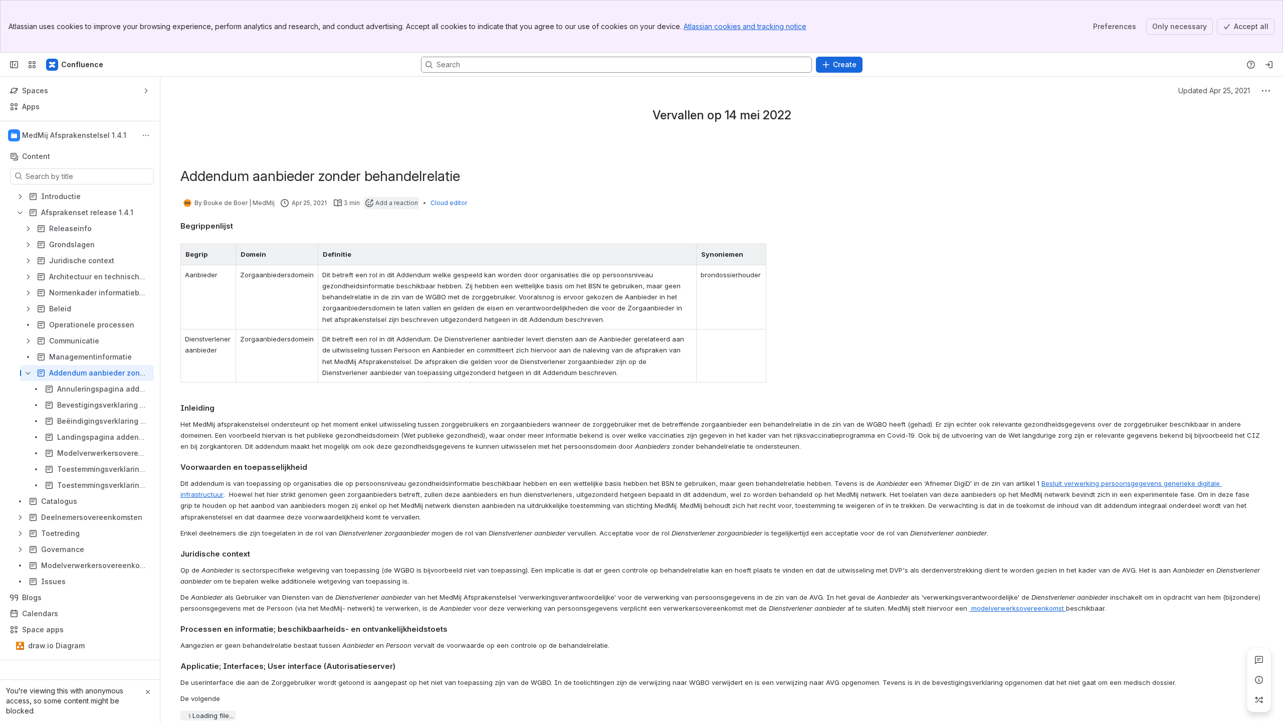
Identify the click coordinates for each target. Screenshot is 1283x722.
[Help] (1251, 65)
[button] (226, 254)
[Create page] (1259, 700)
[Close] (148, 692)
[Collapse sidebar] (14, 65)
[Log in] (1269, 65)
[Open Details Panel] (1259, 680)
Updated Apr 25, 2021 (1214, 90)
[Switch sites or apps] (32, 65)
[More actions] (146, 135)
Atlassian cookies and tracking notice (745, 26)
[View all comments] (1259, 660)
